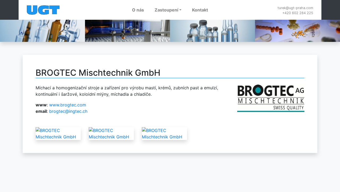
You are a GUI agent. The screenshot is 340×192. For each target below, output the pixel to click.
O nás (138, 10)
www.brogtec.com (67, 104)
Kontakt (200, 10)
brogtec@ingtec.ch (68, 111)
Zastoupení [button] (166, 10)
